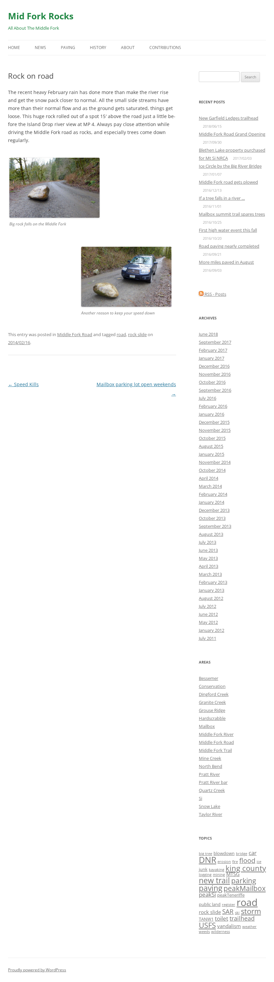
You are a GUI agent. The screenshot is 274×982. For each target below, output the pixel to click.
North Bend (210, 766)
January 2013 (211, 590)
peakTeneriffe (231, 895)
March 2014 (210, 486)
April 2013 (208, 566)
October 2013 (212, 518)
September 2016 (215, 390)
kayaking (216, 869)
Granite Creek (212, 702)
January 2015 (211, 454)
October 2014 (212, 470)
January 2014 (211, 502)
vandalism (229, 926)
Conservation (212, 686)
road (121, 334)
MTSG (233, 874)
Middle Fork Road (74, 334)
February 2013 (213, 582)
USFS (207, 925)
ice (259, 861)
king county (246, 868)
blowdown (224, 853)
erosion (224, 861)
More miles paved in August (226, 262)
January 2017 (211, 358)
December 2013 (214, 510)
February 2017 (213, 350)
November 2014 (215, 462)
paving (210, 888)
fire (235, 861)
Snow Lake (209, 806)
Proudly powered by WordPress (37, 970)
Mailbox (207, 726)
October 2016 (212, 382)
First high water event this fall (228, 230)
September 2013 (215, 526)
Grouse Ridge (212, 710)
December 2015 (214, 422)
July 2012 (207, 606)
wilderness (220, 931)
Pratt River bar (213, 782)
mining (219, 874)
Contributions (165, 47)
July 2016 (207, 398)
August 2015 (211, 446)
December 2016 (214, 366)
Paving (68, 47)
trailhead (242, 918)
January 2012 (211, 630)
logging (205, 874)
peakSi (207, 894)
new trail (214, 880)
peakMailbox (245, 888)
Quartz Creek (212, 790)
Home (14, 47)
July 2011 (207, 638)
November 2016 (215, 374)
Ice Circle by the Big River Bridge (230, 166)
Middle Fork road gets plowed (228, 182)
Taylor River (210, 814)
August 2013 (211, 534)
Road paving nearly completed (229, 246)
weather (249, 926)
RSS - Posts (214, 294)
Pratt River (209, 774)
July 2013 (207, 542)
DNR (207, 859)
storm (251, 911)
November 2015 (215, 430)
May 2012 (208, 622)
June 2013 (208, 550)
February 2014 (213, 494)
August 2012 (211, 598)
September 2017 (215, 342)
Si (200, 798)
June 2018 (208, 334)
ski (237, 912)
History (98, 47)
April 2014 (208, 478)
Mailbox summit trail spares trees (232, 214)
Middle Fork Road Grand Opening (232, 134)
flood (247, 860)
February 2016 (213, 406)
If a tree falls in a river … (222, 198)
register (228, 904)
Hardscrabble (212, 718)
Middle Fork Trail (215, 750)
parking (243, 880)
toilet (221, 918)
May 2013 (208, 558)
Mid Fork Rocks (41, 16)
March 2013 (210, 574)
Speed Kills (23, 384)
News (40, 47)
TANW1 (206, 919)
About (128, 47)
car (253, 853)
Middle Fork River (216, 734)
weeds (204, 931)
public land (210, 904)
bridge (241, 853)
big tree (205, 853)
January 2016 (211, 414)
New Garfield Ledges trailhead (228, 118)
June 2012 (208, 614)
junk (203, 869)
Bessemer (208, 678)
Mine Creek (210, 758)
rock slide (137, 334)
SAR (228, 911)
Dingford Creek (214, 694)
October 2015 (212, 438)
